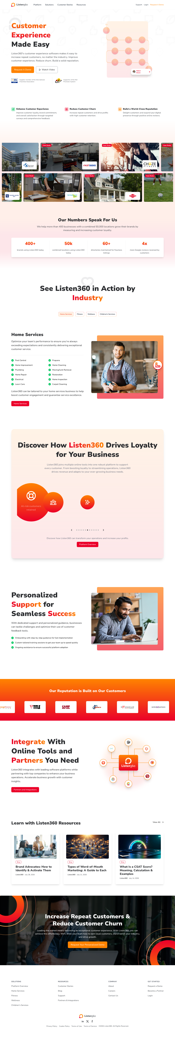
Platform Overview (87, 544)
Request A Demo (157, 5)
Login (146, 5)
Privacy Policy (51, 1026)
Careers (111, 991)
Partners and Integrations (25, 789)
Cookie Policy (64, 1026)
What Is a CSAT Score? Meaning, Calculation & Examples (136, 870)
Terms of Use (76, 1026)
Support (139, 5)
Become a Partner (156, 991)
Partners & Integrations (68, 1000)
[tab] (65, 314)
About (111, 986)
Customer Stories (65, 4)
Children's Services (19, 1005)
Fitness (14, 995)
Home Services (20, 403)
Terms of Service (90, 1026)
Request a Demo (155, 986)
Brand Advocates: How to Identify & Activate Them (34, 868)
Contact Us (113, 995)
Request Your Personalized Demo (87, 944)
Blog (60, 991)
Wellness (15, 1000)
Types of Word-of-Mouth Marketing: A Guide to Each (87, 868)
